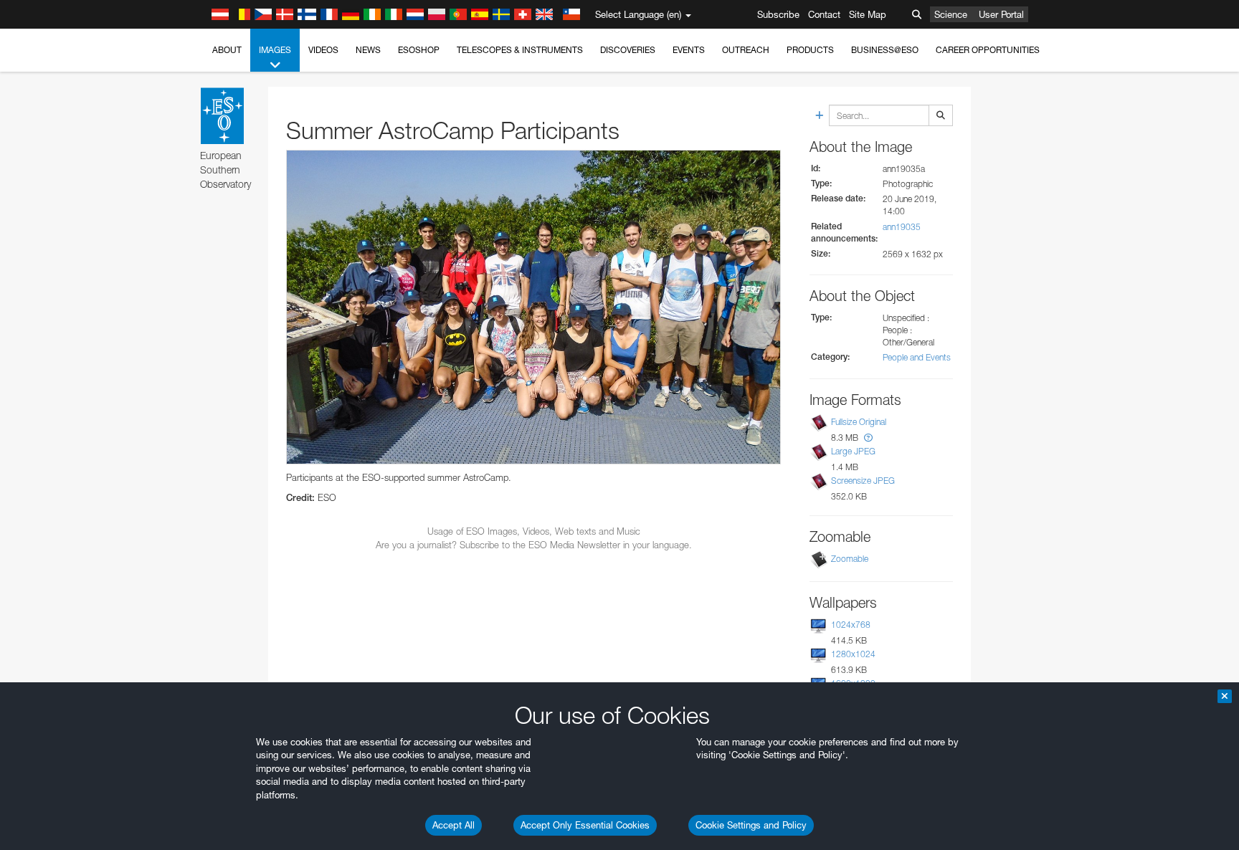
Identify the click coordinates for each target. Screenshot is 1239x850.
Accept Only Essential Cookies (585, 825)
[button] (868, 437)
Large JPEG (853, 451)
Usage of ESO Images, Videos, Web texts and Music (533, 531)
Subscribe (778, 14)
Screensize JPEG (863, 480)
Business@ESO (884, 49)
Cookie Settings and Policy (751, 825)
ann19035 (902, 226)
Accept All (453, 825)
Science (950, 14)
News (368, 49)
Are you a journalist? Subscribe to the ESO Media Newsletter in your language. (534, 544)
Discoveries (627, 49)
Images (275, 49)
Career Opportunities (988, 49)
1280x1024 (853, 654)
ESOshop (419, 49)
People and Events (917, 357)
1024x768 (850, 624)
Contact (824, 14)
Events (689, 49)
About (227, 49)
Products (810, 49)
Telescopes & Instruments (520, 49)
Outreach (745, 49)
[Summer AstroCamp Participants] (533, 307)
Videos (323, 49)
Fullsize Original (858, 421)
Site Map (867, 14)
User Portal (1001, 14)
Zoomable (849, 558)
